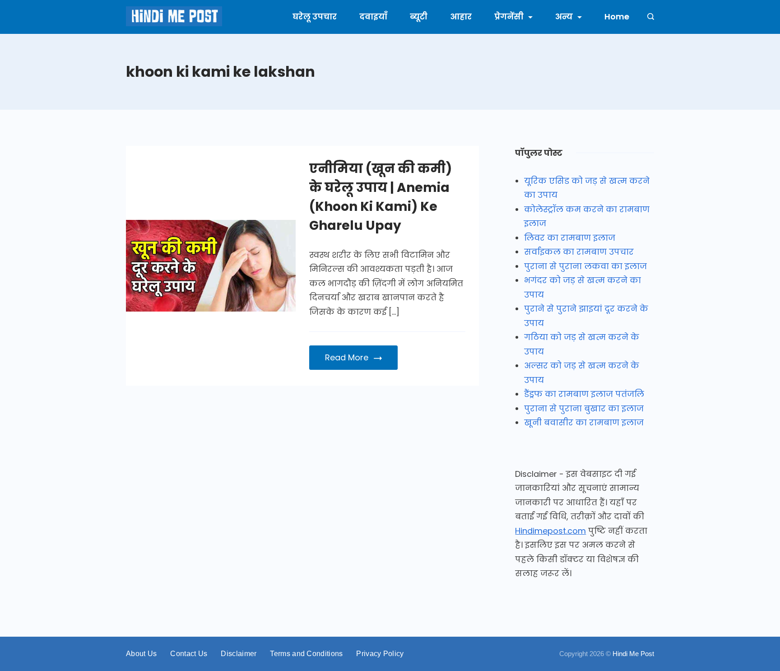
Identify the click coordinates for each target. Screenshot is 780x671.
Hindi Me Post (633, 653)
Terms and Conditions (306, 653)
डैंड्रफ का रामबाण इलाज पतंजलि (584, 394)
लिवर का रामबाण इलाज (569, 237)
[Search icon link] (648, 17)
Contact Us (188, 653)
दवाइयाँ (373, 16)
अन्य (564, 16)
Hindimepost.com (550, 530)
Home (616, 16)
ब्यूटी (418, 16)
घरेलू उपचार (314, 16)
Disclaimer (238, 653)
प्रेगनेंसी (509, 16)
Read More (346, 357)
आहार (461, 16)
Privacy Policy (380, 653)
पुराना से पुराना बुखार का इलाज (584, 408)
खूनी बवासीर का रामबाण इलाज (584, 422)
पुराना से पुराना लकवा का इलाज (585, 266)
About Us (141, 653)
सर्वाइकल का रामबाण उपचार (579, 251)
